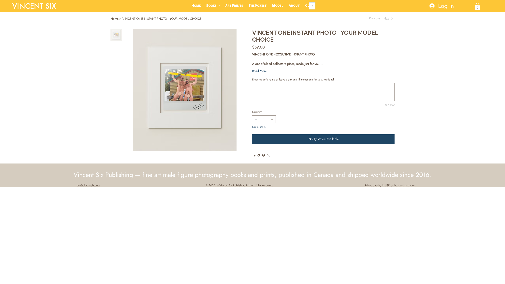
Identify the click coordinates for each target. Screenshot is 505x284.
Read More (259, 71)
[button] (477, 6)
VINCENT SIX (34, 5)
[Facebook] (259, 155)
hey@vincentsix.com (88, 185)
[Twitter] (268, 155)
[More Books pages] (219, 6)
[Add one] (272, 119)
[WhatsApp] (254, 155)
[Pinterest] (264, 155)
